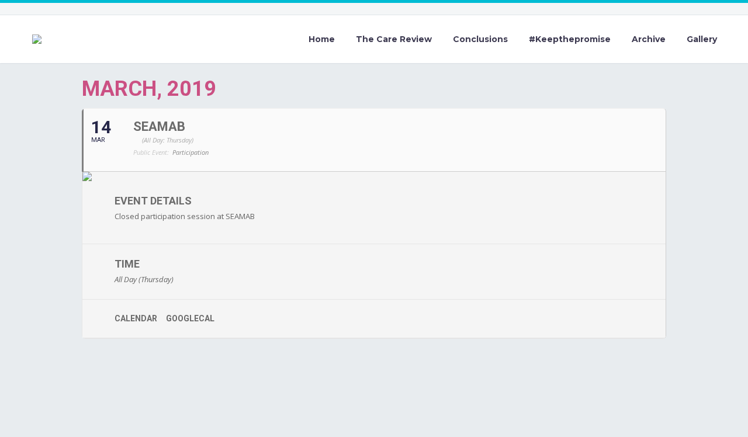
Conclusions (480, 39)
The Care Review (394, 39)
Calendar (136, 318)
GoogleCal (190, 318)
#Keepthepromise (570, 39)
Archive (649, 39)
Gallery (702, 39)
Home (322, 39)
